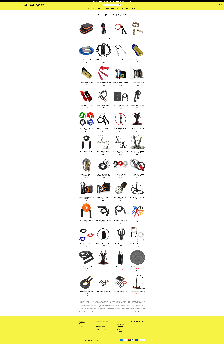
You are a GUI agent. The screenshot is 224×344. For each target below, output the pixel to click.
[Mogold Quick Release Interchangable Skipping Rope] (120, 141)
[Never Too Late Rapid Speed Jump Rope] (137, 234)
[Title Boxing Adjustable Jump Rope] (103, 234)
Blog (120, 332)
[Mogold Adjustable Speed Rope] (86, 282)
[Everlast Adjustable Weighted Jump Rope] (103, 73)
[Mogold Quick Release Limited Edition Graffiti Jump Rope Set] (120, 73)
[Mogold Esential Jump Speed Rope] (137, 282)
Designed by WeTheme (97, 340)
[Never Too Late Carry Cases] (86, 28)
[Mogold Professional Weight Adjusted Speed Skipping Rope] (103, 164)
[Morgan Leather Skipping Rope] (86, 73)
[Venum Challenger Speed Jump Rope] (120, 210)
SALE (123, 8)
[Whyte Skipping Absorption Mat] (137, 257)
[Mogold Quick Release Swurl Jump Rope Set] (103, 187)
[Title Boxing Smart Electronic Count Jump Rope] (103, 50)
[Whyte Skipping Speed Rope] (103, 257)
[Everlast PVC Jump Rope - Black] (86, 257)
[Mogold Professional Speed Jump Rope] (103, 141)
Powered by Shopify (88, 340)
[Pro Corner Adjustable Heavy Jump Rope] (86, 210)
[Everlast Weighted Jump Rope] (137, 96)
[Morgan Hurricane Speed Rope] (120, 28)
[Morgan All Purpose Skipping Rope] (103, 28)
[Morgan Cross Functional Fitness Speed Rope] (103, 118)
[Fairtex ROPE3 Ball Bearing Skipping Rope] (120, 96)
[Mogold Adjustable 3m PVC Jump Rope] (120, 164)
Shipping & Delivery (120, 324)
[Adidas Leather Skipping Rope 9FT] (137, 28)
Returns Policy (120, 326)
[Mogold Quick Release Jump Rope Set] (137, 73)
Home (89, 8)
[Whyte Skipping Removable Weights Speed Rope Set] (120, 282)
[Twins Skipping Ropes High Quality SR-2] (86, 118)
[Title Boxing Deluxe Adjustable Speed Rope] (120, 118)
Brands (120, 331)
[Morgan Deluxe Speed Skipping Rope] (137, 50)
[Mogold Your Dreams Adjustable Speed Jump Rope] (137, 141)
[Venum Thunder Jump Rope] (120, 234)
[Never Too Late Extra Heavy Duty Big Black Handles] (120, 257)
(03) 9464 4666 (137, 311)
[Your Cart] (221, 4)
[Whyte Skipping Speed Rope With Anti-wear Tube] (103, 282)
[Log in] (218, 4)
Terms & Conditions (120, 329)
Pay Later (134, 8)
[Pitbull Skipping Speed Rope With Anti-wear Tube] (137, 118)
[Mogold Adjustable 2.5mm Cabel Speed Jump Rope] (137, 164)
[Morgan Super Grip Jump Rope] (86, 96)
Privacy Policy (120, 327)
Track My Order (120, 321)
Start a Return (120, 322)
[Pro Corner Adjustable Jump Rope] (86, 141)
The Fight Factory (82, 340)
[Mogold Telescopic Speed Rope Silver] (120, 187)
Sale (120, 334)
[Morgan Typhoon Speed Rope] (103, 96)
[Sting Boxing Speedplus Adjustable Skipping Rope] (103, 210)
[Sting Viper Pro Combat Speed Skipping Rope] (120, 50)
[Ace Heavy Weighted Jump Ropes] (137, 210)
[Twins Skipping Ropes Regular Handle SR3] (86, 234)
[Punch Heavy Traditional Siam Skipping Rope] (86, 50)
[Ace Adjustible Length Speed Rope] (137, 187)
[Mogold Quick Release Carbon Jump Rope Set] (86, 187)
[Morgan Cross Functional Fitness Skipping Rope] (86, 164)
